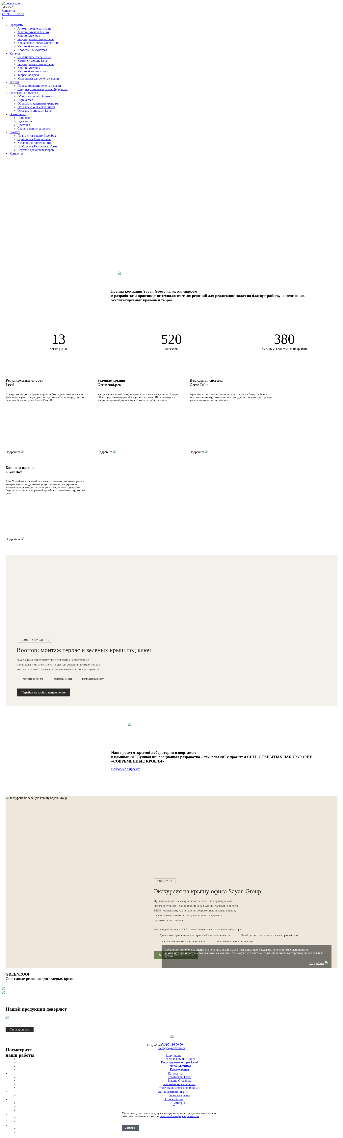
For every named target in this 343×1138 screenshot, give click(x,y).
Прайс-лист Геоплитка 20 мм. (37, 146)
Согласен (130, 1127)
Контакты (8, 10)
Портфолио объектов (24, 92)
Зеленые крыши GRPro (33, 32)
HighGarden (25, 100)
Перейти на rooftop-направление (43, 692)
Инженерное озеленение (34, 57)
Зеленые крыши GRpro (179, 1058)
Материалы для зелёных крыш (38, 78)
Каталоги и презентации (34, 142)
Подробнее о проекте (125, 769)
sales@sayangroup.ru (171, 1048)
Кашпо (179, 1066)
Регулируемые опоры (179, 1062)
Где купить (24, 121)
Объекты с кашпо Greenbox (36, 96)
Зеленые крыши (179, 1095)
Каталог (15, 53)
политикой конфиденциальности (179, 1116)
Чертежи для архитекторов (35, 150)
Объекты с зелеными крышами (38, 103)
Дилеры (179, 1102)
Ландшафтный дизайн (173, 1091)
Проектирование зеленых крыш (39, 85)
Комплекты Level (179, 1077)
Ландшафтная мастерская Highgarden (42, 89)
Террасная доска (28, 75)
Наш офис (24, 117)
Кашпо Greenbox (28, 35)
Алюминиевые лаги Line (34, 28)
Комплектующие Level (32, 60)
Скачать (15, 132)
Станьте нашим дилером (34, 128)
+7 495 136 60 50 (13, 14)
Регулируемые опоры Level (35, 39)
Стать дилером (20, 1029)
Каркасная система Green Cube (38, 42)
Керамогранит (179, 1069)
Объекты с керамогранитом (36, 107)
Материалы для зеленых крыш (179, 1087)
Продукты (16, 25)
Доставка (23, 125)
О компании (18, 114)
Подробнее (13, 452)
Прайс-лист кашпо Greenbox (36, 135)
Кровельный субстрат (32, 50)
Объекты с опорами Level (34, 110)
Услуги (14, 82)
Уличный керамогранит (33, 46)
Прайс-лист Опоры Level (34, 139)
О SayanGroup (173, 1099)
